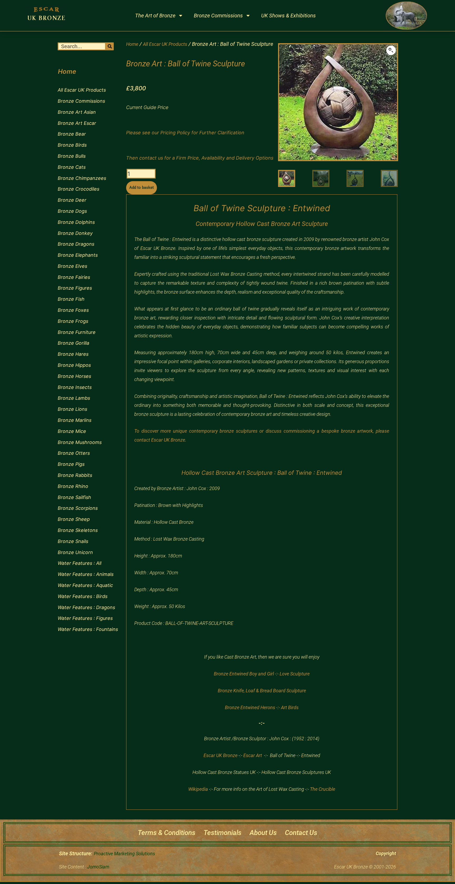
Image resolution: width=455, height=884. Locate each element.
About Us (263, 833)
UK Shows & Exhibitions (288, 15)
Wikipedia (198, 789)
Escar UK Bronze (221, 755)
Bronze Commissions (218, 15)
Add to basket (141, 187)
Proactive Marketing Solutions (124, 853)
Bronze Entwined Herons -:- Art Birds (262, 707)
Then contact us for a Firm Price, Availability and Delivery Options (199, 158)
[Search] (110, 46)
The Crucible (322, 789)
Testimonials (222, 833)
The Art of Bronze (155, 15)
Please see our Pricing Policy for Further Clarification (185, 132)
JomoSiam (98, 867)
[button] (391, 50)
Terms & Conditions (166, 833)
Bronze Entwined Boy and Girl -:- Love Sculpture (262, 673)
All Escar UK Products (165, 44)
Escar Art (252, 755)
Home (132, 44)
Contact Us (301, 833)
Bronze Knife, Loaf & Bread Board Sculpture (262, 690)
